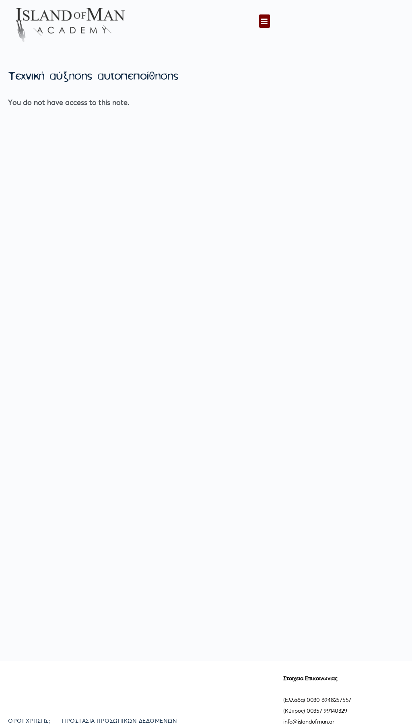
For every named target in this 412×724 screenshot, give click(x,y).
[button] (264, 21)
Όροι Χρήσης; (29, 721)
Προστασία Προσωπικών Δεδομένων (119, 721)
